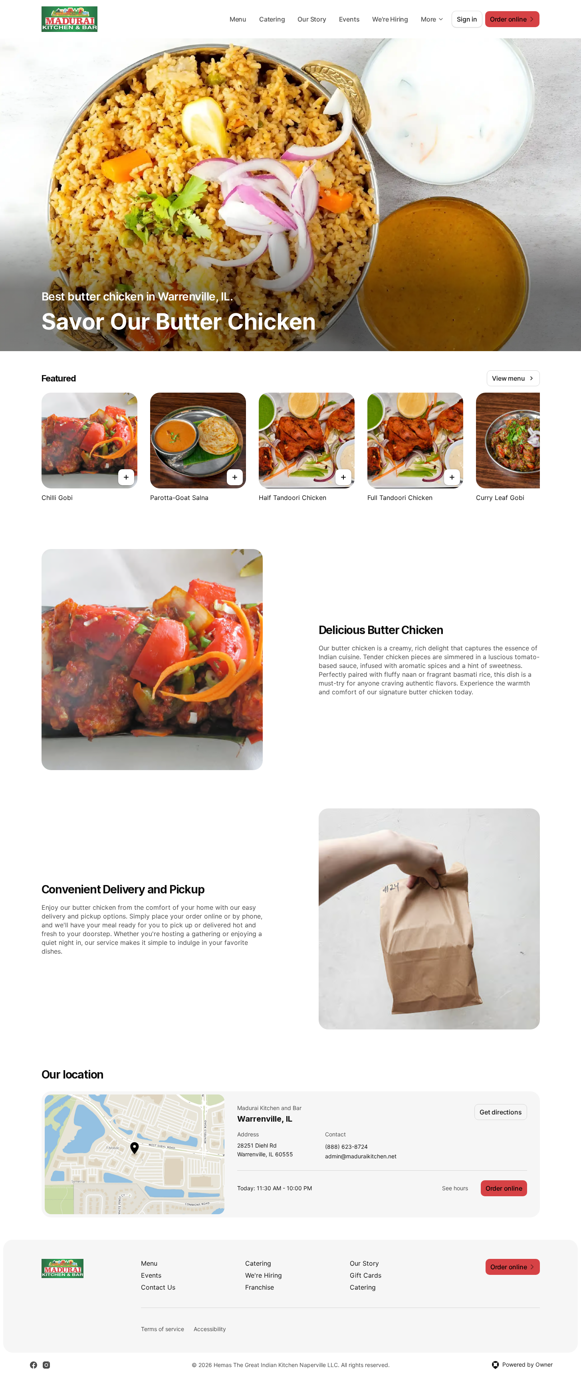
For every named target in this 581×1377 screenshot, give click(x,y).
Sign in (467, 19)
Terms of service (162, 1329)
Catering (272, 19)
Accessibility (210, 1329)
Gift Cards (365, 1275)
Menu (238, 19)
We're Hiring (390, 19)
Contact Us (158, 1287)
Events (349, 19)
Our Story (311, 19)
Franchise (259, 1287)
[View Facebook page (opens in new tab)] (33, 1365)
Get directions (501, 1112)
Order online (504, 1188)
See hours (455, 1188)
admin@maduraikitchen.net (361, 1156)
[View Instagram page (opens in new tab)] (46, 1365)
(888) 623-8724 (346, 1147)
